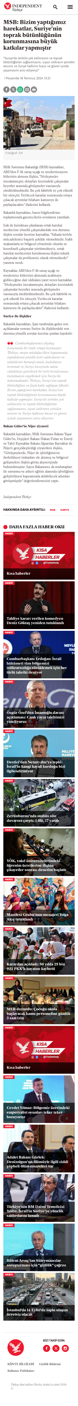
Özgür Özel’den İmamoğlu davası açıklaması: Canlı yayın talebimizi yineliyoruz (35, 717)
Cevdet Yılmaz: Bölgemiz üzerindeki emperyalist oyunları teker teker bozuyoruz (38, 1112)
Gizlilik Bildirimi (50, 1364)
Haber (9, 534)
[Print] (34, 89)
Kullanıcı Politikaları (20, 1371)
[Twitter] (55, 1348)
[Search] (55, 7)
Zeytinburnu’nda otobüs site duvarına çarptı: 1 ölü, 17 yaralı (33, 818)
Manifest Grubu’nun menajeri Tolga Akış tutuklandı (37, 917)
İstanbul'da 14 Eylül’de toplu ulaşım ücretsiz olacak (37, 1313)
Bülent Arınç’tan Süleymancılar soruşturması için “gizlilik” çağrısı (36, 1263)
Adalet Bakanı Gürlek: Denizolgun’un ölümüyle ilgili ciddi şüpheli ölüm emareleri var (37, 1162)
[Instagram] (65, 1348)
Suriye (64, 510)
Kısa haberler (18, 574)
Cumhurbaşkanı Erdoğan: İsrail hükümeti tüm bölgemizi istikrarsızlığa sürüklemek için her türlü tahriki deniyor (37, 666)
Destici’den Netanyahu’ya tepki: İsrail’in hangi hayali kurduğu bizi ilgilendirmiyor (36, 767)
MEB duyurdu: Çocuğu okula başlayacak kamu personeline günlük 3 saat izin (38, 1014)
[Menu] (70, 7)
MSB (52, 510)
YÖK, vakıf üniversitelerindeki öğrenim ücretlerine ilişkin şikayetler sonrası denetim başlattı (36, 865)
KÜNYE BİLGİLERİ (20, 1364)
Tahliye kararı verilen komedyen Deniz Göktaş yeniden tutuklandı (35, 621)
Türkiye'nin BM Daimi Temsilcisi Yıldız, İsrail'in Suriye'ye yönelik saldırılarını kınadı (35, 1211)
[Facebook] (46, 1348)
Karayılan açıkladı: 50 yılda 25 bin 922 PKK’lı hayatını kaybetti (36, 967)
